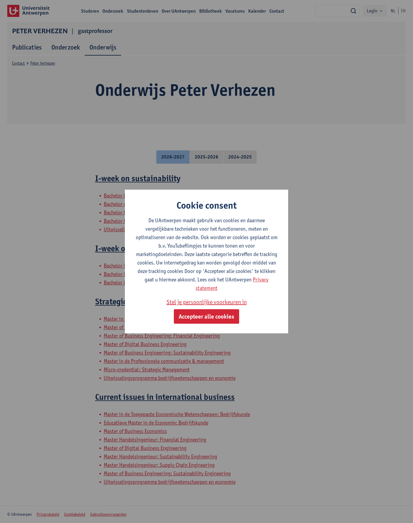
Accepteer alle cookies (206, 316)
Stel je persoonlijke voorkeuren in (207, 302)
